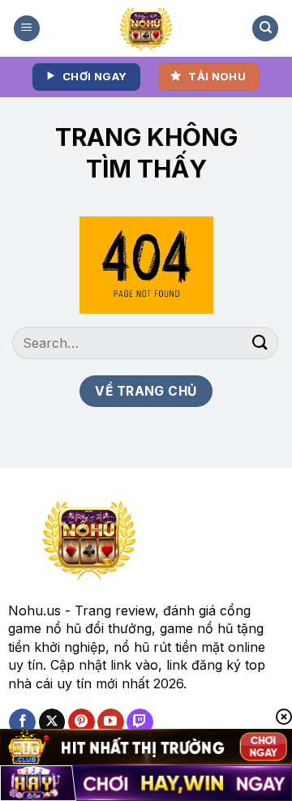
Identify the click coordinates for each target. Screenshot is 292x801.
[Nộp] (260, 342)
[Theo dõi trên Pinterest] (81, 722)
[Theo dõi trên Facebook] (22, 722)
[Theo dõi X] (52, 722)
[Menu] (27, 28)
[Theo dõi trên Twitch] (140, 722)
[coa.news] (146, 28)
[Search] (265, 28)
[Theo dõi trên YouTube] (110, 722)
